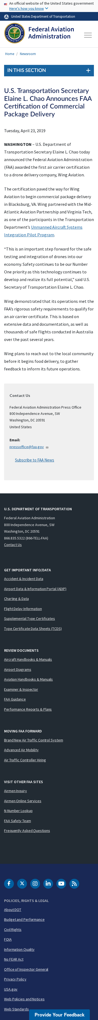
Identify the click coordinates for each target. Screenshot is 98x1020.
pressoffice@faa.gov (27, 446)
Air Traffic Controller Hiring (25, 760)
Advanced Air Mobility (21, 749)
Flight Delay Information (23, 608)
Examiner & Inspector (21, 689)
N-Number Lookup (18, 810)
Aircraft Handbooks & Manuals (28, 659)
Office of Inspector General (26, 969)
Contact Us (13, 544)
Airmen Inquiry (15, 790)
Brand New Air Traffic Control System (33, 740)
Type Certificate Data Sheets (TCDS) (33, 628)
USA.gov (10, 989)
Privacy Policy (15, 979)
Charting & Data (16, 598)
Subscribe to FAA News (34, 460)
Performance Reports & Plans (28, 709)
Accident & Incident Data (23, 578)
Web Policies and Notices (24, 999)
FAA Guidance (15, 699)
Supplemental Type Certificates (29, 618)
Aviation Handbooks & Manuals (28, 679)
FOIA (8, 939)
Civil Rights (13, 929)
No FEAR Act (13, 959)
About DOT (12, 909)
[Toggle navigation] (88, 35)
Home (9, 54)
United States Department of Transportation (43, 16)
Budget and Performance (24, 919)
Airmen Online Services (22, 800)
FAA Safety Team (17, 820)
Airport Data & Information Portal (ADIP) (35, 588)
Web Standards (16, 1009)
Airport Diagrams (17, 669)
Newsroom (28, 54)
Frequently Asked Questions (27, 830)
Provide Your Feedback (59, 1014)
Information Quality (19, 949)
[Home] (39, 35)
